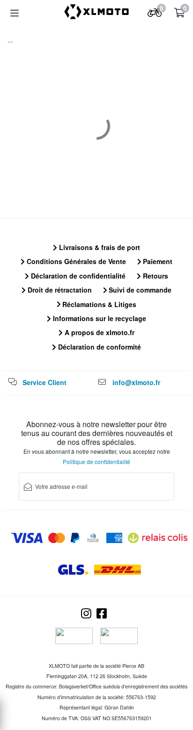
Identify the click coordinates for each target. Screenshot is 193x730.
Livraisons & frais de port (98, 247)
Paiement (156, 261)
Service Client (44, 382)
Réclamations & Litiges (98, 304)
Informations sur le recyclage (98, 318)
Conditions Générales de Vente (75, 261)
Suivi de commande (139, 289)
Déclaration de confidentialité (77, 275)
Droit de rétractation (59, 289)
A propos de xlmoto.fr (98, 332)
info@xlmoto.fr (136, 382)
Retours (154, 275)
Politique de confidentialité (96, 461)
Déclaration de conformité (98, 346)
